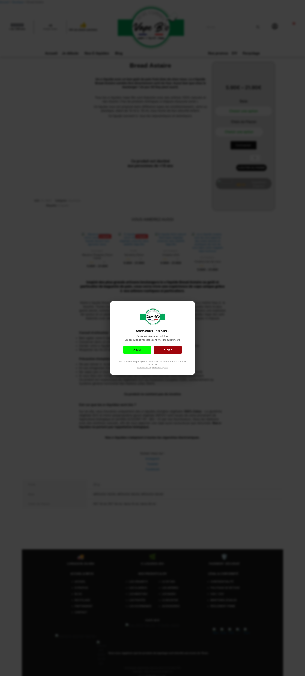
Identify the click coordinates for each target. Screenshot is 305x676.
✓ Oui (137, 350)
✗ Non (167, 350)
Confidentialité (144, 367)
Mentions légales (160, 367)
